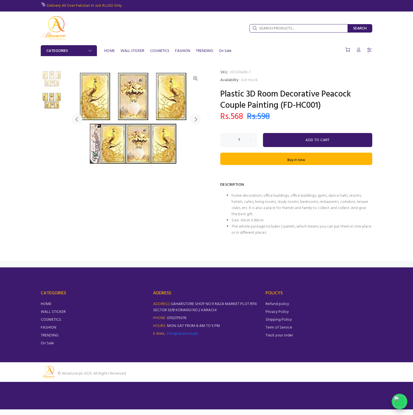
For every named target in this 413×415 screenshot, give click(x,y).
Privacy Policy (277, 312)
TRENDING (49, 335)
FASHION (48, 327)
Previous (77, 119)
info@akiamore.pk (182, 334)
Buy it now (296, 160)
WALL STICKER (53, 312)
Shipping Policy (279, 320)
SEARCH (360, 28)
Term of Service (279, 327)
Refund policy (277, 304)
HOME (46, 304)
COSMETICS (51, 320)
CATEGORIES (57, 51)
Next (195, 119)
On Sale (47, 343)
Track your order (279, 335)
